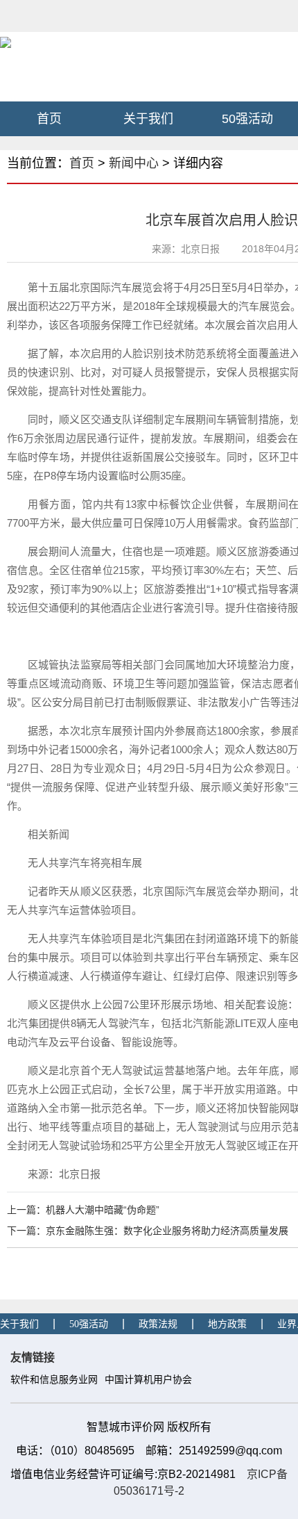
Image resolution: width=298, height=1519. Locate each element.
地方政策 (227, 1324)
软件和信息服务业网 (54, 1379)
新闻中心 (134, 163)
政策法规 (158, 1324)
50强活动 (247, 119)
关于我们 (148, 119)
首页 (49, 119)
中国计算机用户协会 (148, 1379)
